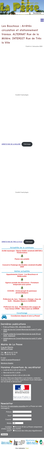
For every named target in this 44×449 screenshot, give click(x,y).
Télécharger (27, 144)
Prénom (9, 412)
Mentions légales (7, 363)
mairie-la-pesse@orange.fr (10, 360)
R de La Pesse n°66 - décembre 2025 (16, 327)
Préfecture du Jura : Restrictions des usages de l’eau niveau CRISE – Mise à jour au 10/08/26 (22, 308)
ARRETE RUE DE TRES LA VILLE (12, 241)
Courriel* (8, 419)
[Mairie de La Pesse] (19, 11)
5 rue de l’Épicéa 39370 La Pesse (7, 348)
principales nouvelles (18, 406)
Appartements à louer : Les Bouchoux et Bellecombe (22, 275)
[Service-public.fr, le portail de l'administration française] (22, 392)
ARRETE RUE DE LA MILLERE (11, 144)
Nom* (10, 416)
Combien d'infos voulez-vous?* (6, 428)
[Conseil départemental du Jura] (16, 445)
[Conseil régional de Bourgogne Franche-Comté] (22, 445)
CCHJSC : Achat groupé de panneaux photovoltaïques (22, 292)
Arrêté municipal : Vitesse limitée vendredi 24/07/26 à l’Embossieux (22, 251)
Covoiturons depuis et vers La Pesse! (25, 316)
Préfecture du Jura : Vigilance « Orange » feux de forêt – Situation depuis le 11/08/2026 (22, 300)
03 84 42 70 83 (12, 352)
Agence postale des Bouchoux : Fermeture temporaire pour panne (22, 283)
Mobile (9, 423)
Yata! (27, 448)
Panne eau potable (22, 259)
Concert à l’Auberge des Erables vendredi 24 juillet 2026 (22, 266)
